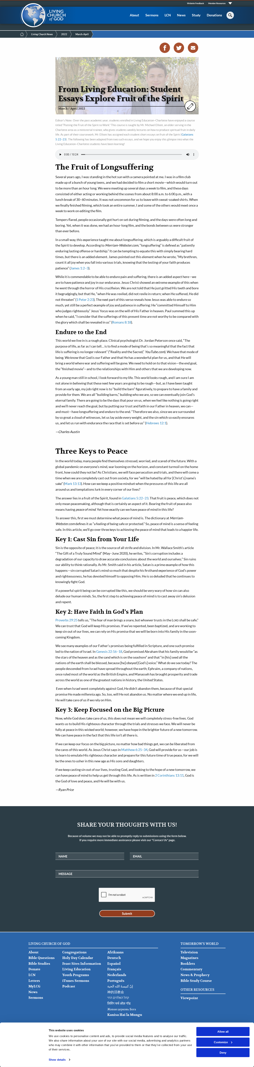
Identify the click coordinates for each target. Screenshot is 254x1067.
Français (114, 969)
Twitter (178, 47)
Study (196, 15)
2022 (64, 34)
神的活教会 (115, 992)
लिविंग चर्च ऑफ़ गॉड (119, 1003)
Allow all (223, 1031)
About (134, 15)
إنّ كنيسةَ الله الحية (120, 986)
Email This (193, 47)
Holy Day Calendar (77, 958)
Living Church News (42, 34)
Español (113, 964)
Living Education (76, 969)
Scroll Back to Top (247, 1060)
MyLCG (34, 986)
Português (115, 981)
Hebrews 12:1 (156, 423)
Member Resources (217, 3)
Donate (34, 969)
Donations (214, 15)
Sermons (151, 15)
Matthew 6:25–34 (134, 750)
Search (230, 15)
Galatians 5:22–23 (135, 498)
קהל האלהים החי (118, 998)
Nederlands (116, 975)
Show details (57, 1059)
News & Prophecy (195, 975)
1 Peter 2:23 (85, 300)
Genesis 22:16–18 (109, 652)
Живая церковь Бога (121, 1009)
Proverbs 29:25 (66, 620)
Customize (221, 1042)
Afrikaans (115, 952)
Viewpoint (189, 998)
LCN (168, 15)
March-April (82, 34)
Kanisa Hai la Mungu (124, 1015)
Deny (223, 1052)
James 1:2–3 (79, 268)
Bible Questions (41, 958)
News (181, 15)
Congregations (74, 952)
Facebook (164, 47)
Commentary (191, 969)
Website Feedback (195, 3)
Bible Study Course (196, 981)
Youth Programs (75, 975)
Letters (34, 981)
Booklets (188, 964)
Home (22, 34)
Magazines (189, 958)
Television (189, 952)
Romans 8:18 (121, 322)
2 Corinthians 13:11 (169, 775)
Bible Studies (39, 964)
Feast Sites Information (81, 964)
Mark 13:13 (72, 484)
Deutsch (114, 958)
